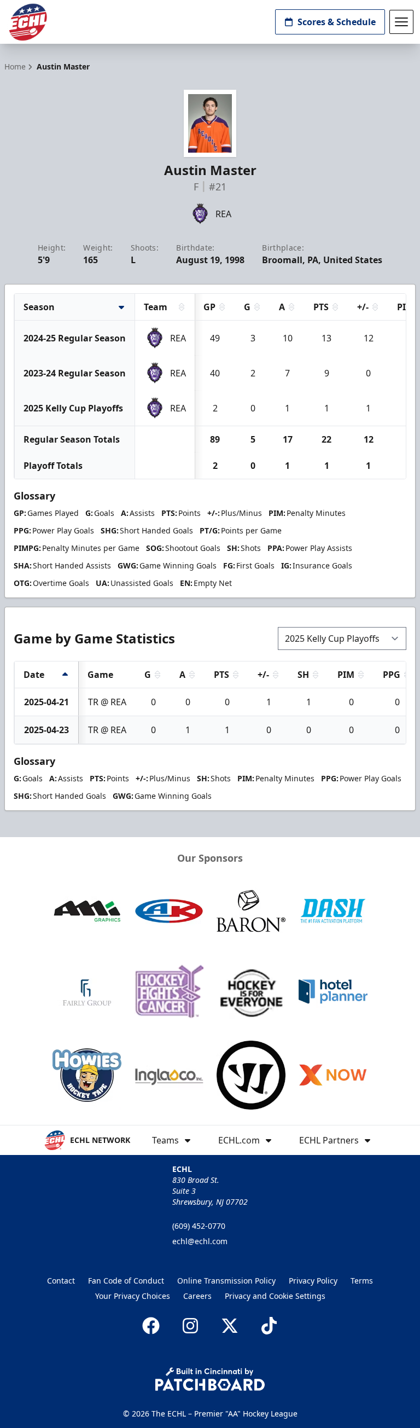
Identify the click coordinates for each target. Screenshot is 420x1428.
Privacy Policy (313, 1280)
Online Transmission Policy (226, 1280)
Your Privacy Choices (132, 1296)
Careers (197, 1296)
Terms (362, 1280)
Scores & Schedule (337, 22)
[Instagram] (190, 1325)
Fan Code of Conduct (126, 1280)
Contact (61, 1280)
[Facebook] (151, 1325)
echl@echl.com (200, 1241)
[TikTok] (269, 1325)
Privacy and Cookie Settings (275, 1296)
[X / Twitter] (229, 1325)
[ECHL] (28, 22)
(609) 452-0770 (198, 1226)
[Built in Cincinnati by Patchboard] (210, 1379)
